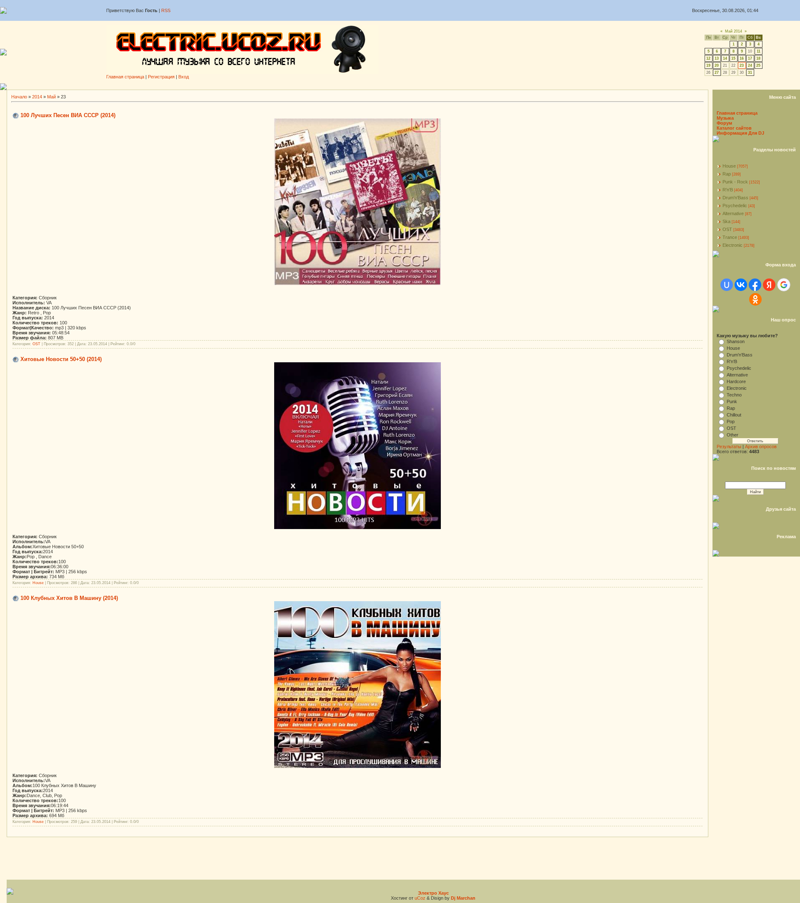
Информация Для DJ (740, 132)
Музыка (725, 117)
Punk (732, 401)
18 (758, 58)
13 (717, 58)
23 (742, 65)
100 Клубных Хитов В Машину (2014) (69, 598)
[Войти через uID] (726, 284)
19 (708, 65)
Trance (729, 237)
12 (708, 58)
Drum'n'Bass (735, 197)
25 (758, 65)
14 (725, 58)
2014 (37, 96)
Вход (183, 76)
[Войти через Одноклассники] (755, 299)
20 (717, 65)
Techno (734, 394)
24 (750, 65)
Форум (724, 122)
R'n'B (727, 189)
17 (750, 58)
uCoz (420, 897)
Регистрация (161, 76)
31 (750, 72)
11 (758, 51)
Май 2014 (733, 31)
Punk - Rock (735, 181)
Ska (726, 221)
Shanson (736, 341)
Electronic (732, 245)
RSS (165, 10)
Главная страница (125, 76)
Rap (726, 173)
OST (36, 344)
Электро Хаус (433, 892)
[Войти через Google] (783, 284)
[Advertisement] (403, 86)
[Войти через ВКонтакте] (741, 284)
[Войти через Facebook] (755, 284)
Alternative (733, 213)
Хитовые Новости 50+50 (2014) (61, 359)
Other (732, 434)
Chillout (734, 414)
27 (717, 72)
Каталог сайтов (734, 127)
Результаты (729, 446)
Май (51, 96)
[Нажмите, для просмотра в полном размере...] (357, 283)
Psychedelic (734, 205)
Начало (19, 96)
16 (742, 58)
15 (733, 58)
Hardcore (736, 381)
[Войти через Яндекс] (769, 284)
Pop (731, 421)
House (38, 583)
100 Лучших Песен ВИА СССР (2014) (67, 115)
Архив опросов (761, 446)
